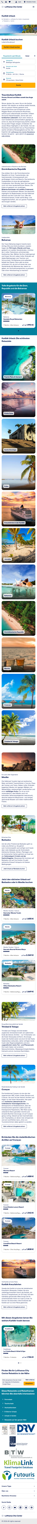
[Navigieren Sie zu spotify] (26, 1507)
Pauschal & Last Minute (11, 56)
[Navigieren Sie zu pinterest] (31, 1507)
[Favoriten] (10, 2)
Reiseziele (6, 21)
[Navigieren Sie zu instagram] (9, 1507)
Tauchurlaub (9, 1403)
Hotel (27, 56)
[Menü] (33, 7)
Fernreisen (8, 1399)
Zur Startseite (5, 19)
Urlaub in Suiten (10, 1416)
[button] (18, 1486)
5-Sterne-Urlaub (11, 1412)
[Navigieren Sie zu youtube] (15, 1507)
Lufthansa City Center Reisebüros (23, 132)
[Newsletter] (6, 2)
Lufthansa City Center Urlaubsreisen (19, 19)
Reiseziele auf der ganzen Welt (15, 1420)
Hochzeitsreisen (10, 1408)
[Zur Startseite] (12, 7)
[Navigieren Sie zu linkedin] (20, 1507)
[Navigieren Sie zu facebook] (4, 1507)
